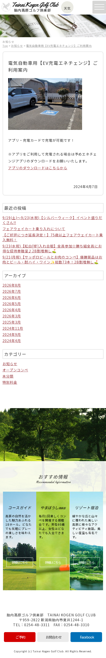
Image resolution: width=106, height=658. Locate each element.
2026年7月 (11, 291)
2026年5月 (11, 303)
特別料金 (9, 382)
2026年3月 (11, 315)
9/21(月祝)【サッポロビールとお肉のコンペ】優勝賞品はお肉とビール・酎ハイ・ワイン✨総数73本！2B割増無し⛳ (52, 259)
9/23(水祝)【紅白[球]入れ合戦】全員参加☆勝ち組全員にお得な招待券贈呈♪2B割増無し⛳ (52, 248)
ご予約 (20, 637)
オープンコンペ (15, 369)
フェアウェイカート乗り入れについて (33, 228)
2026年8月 (11, 285)
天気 (67, 8)
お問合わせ (54, 637)
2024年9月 (11, 334)
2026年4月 (11, 309)
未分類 (8, 376)
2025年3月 (11, 322)
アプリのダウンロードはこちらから (37, 167)
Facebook (87, 637)
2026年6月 (11, 297)
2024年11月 (12, 328)
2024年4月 (11, 340)
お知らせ (9, 363)
